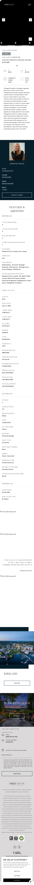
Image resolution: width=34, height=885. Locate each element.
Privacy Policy (8, 767)
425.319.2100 (6, 177)
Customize (17, 875)
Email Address (7, 755)
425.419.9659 (9, 742)
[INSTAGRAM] (14, 847)
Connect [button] (17, 716)
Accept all (17, 880)
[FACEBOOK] (19, 847)
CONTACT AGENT (17, 195)
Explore (17, 683)
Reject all (17, 871)
